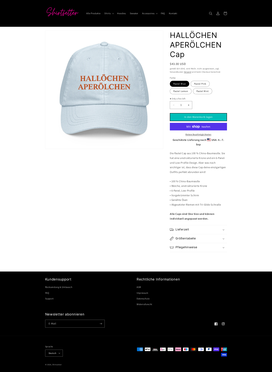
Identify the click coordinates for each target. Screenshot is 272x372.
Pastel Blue (179, 83)
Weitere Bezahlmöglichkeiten (198, 134)
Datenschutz (143, 298)
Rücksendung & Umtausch (58, 287)
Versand (187, 72)
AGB (139, 287)
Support (49, 298)
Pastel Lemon (180, 91)
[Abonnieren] (100, 323)
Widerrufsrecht (144, 304)
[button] (108, 13)
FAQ (47, 292)
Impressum (142, 292)
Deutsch (52, 353)
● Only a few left (177, 98)
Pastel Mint (202, 91)
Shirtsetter (57, 364)
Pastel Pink (200, 83)
